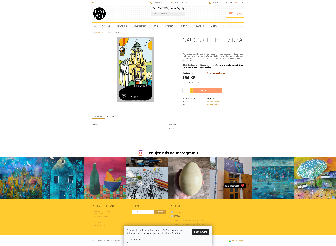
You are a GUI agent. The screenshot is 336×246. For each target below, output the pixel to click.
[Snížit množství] (191, 91)
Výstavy (214, 26)
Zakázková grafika (101, 216)
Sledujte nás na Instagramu (171, 152)
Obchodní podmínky (102, 211)
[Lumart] (99, 13)
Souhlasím (200, 231)
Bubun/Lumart (213, 101)
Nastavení (135, 239)
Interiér (169, 26)
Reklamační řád (100, 225)
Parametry (98, 116)
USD (242, 3)
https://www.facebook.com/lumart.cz (189, 220)
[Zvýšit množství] (191, 89)
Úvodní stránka (95, 26)
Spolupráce (199, 26)
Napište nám (99, 222)
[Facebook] (93, 2)
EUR (239, 3)
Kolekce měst (139, 26)
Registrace (227, 3)
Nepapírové (121, 26)
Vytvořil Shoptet (237, 241)
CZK (235, 2)
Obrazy (155, 26)
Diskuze (110, 116)
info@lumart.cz (180, 212)
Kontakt (183, 26)
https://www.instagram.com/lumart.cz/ (189, 225)
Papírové (106, 26)
